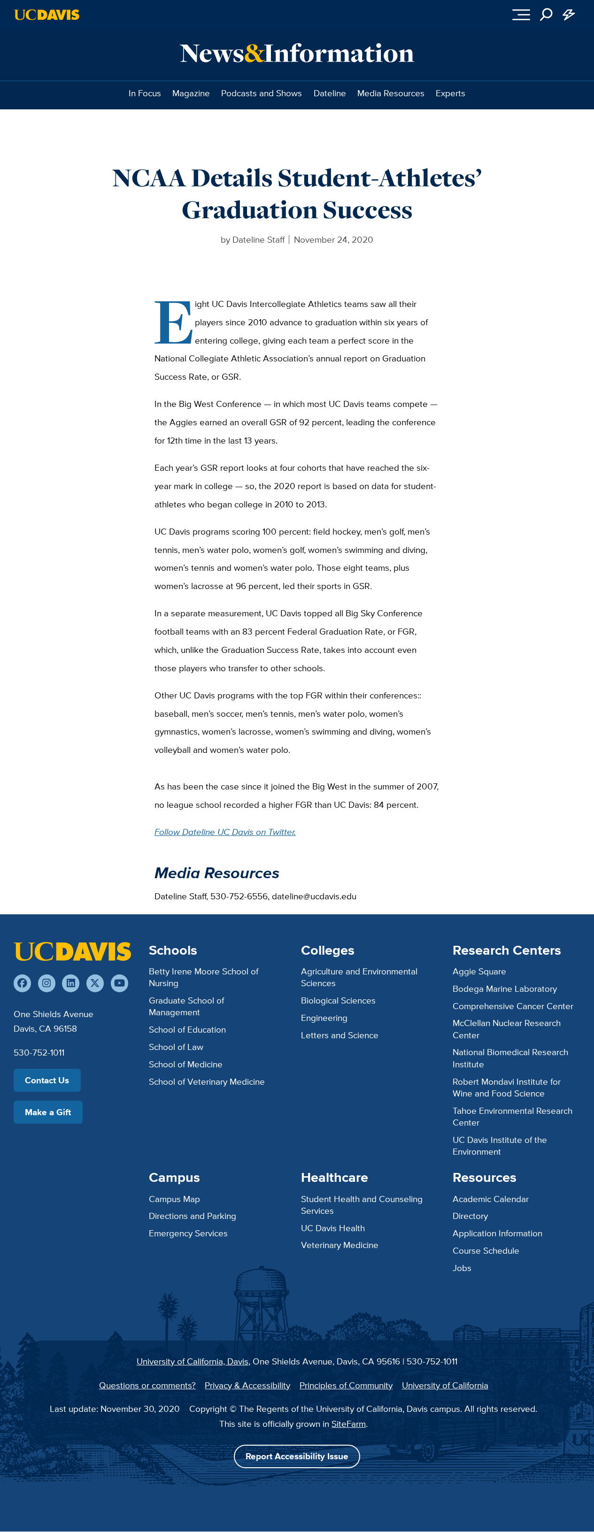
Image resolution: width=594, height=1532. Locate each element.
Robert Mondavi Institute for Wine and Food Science (507, 1087)
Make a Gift (48, 1112)
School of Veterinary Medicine (207, 1081)
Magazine (191, 93)
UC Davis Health (333, 1227)
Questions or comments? (147, 1385)
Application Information (497, 1233)
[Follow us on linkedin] (70, 983)
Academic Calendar (491, 1198)
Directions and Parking (192, 1215)
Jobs (462, 1267)
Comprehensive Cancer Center (513, 1005)
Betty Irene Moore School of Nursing (203, 977)
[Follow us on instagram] (46, 983)
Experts (450, 93)
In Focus (145, 93)
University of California (445, 1385)
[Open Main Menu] (521, 14)
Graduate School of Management (186, 1006)
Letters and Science (339, 1035)
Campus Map (174, 1198)
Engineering (324, 1017)
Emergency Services (188, 1233)
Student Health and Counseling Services (362, 1204)
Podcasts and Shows (261, 93)
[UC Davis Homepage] (47, 14)
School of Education (187, 1029)
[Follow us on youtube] (119, 983)
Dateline (330, 93)
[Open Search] (546, 14)
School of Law (176, 1046)
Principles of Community (346, 1385)
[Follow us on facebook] (22, 983)
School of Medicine (186, 1064)
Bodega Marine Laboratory (505, 988)
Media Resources (390, 93)
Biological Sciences (338, 1000)
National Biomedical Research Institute (510, 1057)
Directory (470, 1215)
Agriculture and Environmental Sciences (359, 977)
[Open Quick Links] (568, 14)
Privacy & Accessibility (247, 1385)
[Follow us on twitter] (95, 983)
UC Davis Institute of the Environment (500, 1145)
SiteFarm (349, 1423)
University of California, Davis (192, 1361)
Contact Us (47, 1080)
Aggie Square (479, 971)
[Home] (72, 951)
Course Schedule (486, 1250)
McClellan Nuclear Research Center (507, 1028)
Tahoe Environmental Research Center (512, 1116)
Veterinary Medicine (339, 1244)
